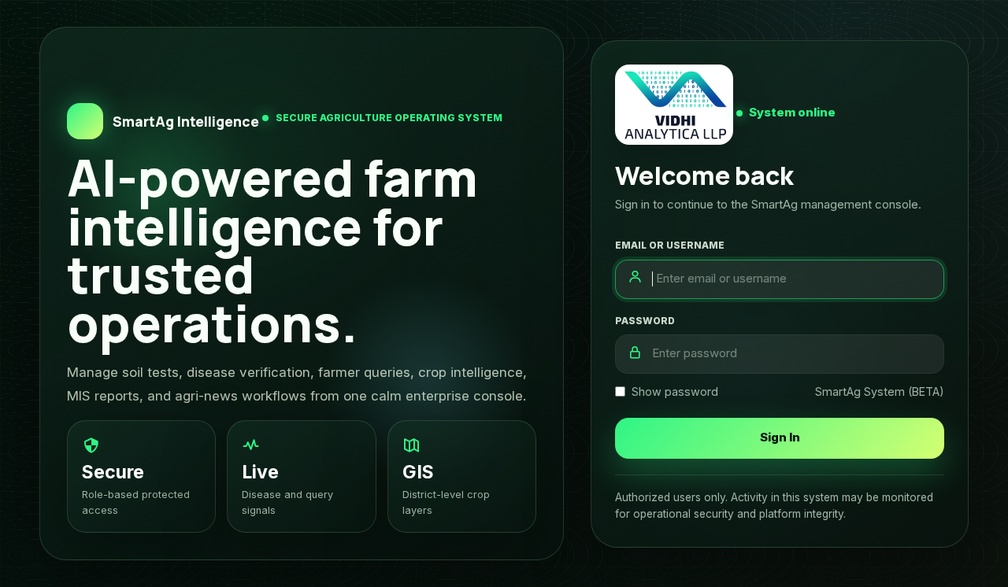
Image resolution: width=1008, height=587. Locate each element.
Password (645, 321)
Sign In (780, 437)
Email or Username (669, 245)
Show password (675, 391)
